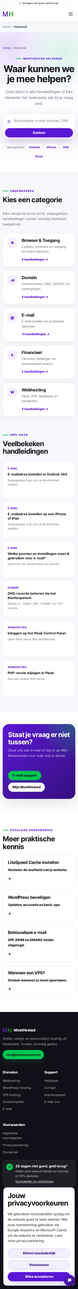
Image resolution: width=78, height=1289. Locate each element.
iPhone (51, 147)
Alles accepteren (39, 1276)
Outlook (34, 147)
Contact (50, 1088)
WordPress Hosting (17, 1088)
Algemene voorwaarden (12, 1135)
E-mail (7, 1109)
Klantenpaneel (55, 1095)
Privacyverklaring (15, 1145)
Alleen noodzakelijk (39, 1253)
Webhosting (11, 1081)
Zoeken (39, 132)
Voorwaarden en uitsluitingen (34, 1181)
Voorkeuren (39, 1265)
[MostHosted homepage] (8, 14)
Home (7, 26)
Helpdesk (51, 1081)
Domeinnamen (13, 1102)
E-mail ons (52, 1102)
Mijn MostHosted (26, 787)
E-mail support (24, 775)
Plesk (39, 156)
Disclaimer (10, 1152)
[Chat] (69, 1280)
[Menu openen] (70, 14)
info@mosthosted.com (23, 1054)
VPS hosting (11, 1095)
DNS (66, 147)
